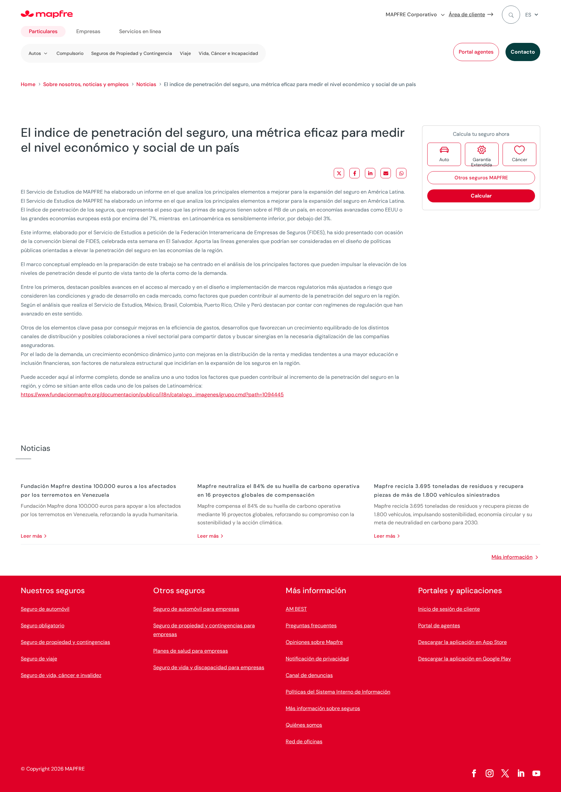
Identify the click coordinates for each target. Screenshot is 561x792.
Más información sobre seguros (323, 708)
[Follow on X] (505, 773)
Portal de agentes (439, 625)
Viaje (185, 53)
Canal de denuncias (309, 675)
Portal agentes (476, 51)
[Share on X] (339, 173)
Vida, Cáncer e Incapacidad (228, 53)
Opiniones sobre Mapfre (314, 642)
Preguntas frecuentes (311, 625)
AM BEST (296, 609)
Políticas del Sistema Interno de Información (338, 691)
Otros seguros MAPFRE (481, 177)
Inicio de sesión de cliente (449, 609)
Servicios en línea (140, 31)
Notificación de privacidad (317, 658)
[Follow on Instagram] (489, 773)
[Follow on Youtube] (536, 773)
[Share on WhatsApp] (401, 173)
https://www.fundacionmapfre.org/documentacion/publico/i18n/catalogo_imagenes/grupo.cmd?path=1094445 (152, 394)
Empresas (88, 31)
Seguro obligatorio (42, 625)
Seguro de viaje (39, 658)
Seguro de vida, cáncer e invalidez (61, 675)
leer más (31, 536)
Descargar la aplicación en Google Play (464, 658)
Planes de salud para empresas (190, 650)
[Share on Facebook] (354, 173)
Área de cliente (467, 14)
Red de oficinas (304, 741)
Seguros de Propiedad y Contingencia (131, 53)
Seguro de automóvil (45, 609)
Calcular (481, 195)
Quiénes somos (304, 725)
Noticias (146, 84)
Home (28, 84)
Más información (512, 557)
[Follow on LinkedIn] (521, 773)
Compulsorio (69, 53)
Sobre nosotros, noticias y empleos (86, 84)
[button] (532, 14)
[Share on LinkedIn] (370, 173)
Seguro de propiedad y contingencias (65, 642)
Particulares (43, 31)
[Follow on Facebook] (474, 773)
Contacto (523, 51)
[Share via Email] (385, 173)
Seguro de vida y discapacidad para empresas (208, 667)
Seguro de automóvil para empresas (196, 609)
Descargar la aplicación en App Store (462, 642)
